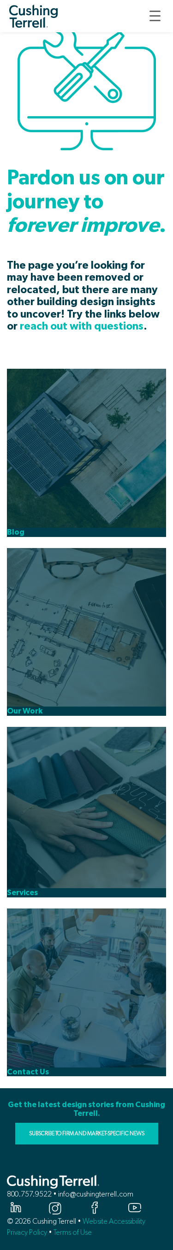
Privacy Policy (27, 1232)
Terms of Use (73, 1232)
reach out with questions (81, 326)
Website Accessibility (114, 1221)
